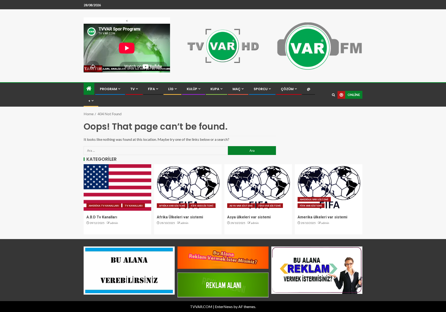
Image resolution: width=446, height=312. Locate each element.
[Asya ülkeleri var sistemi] (258, 187)
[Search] (333, 94)
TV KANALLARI (134, 205)
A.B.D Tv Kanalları (101, 217)
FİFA (151, 89)
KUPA (214, 89)
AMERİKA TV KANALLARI (104, 205)
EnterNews (224, 306)
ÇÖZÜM (287, 89)
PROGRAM (108, 89)
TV (132, 89)
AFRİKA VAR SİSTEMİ (172, 205)
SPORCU (261, 89)
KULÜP (192, 89)
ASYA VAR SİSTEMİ (241, 205)
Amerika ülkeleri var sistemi (322, 217)
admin (114, 223)
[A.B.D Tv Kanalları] (117, 187)
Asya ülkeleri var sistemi (249, 217)
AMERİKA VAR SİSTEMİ (314, 199)
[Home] (89, 88)
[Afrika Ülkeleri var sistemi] (188, 187)
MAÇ (236, 89)
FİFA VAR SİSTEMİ (202, 205)
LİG (171, 89)
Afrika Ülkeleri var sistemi (180, 217)
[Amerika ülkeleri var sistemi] (328, 187)
